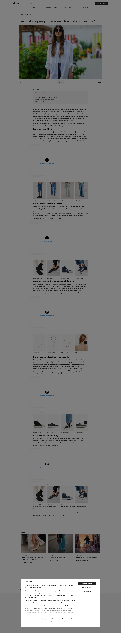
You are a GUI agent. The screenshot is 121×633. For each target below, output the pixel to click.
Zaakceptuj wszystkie (87, 583)
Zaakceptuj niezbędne (87, 587)
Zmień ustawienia (87, 591)
